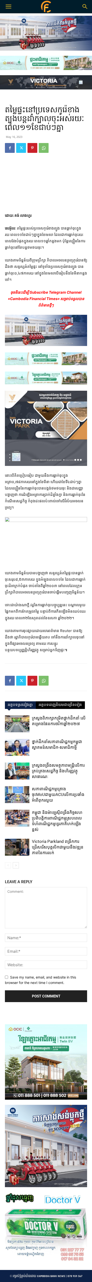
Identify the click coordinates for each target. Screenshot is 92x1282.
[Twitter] (21, 148)
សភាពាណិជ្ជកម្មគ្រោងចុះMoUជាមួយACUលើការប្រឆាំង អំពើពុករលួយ (58, 794)
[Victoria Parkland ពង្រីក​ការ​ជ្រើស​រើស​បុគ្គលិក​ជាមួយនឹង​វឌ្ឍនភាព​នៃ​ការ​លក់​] (17, 847)
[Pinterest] (32, 148)
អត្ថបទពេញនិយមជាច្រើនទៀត (60, 705)
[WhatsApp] (44, 148)
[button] (85, 6)
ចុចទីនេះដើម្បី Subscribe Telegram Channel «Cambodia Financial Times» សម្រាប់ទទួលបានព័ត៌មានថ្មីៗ (46, 298)
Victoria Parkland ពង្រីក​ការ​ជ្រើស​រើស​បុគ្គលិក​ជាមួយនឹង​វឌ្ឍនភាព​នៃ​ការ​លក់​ (57, 847)
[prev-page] (8, 865)
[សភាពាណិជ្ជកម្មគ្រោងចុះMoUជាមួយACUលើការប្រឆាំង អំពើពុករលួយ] (17, 794)
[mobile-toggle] (8, 6)
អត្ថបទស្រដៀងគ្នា (20, 705)
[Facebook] (10, 148)
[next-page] (16, 865)
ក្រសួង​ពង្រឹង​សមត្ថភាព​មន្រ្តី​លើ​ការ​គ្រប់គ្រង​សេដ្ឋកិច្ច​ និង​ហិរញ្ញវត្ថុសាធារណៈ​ (58, 771)
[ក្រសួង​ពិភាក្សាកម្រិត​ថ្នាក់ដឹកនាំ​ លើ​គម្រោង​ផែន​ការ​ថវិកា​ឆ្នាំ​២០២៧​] (17, 723)
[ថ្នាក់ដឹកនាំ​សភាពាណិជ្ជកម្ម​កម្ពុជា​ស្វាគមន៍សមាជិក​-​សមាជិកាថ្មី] (17, 747)
